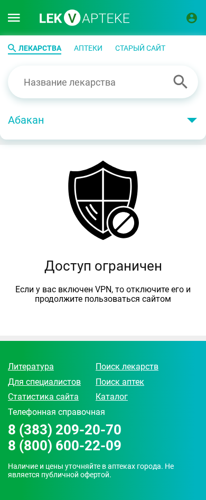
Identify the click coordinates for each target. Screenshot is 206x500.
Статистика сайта (43, 397)
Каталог (112, 397)
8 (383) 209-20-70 (64, 430)
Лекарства (39, 48)
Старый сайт (140, 48)
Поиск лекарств (127, 367)
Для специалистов (44, 382)
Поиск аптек (120, 382)
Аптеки (88, 48)
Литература (31, 367)
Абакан (26, 120)
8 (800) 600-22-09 (64, 445)
